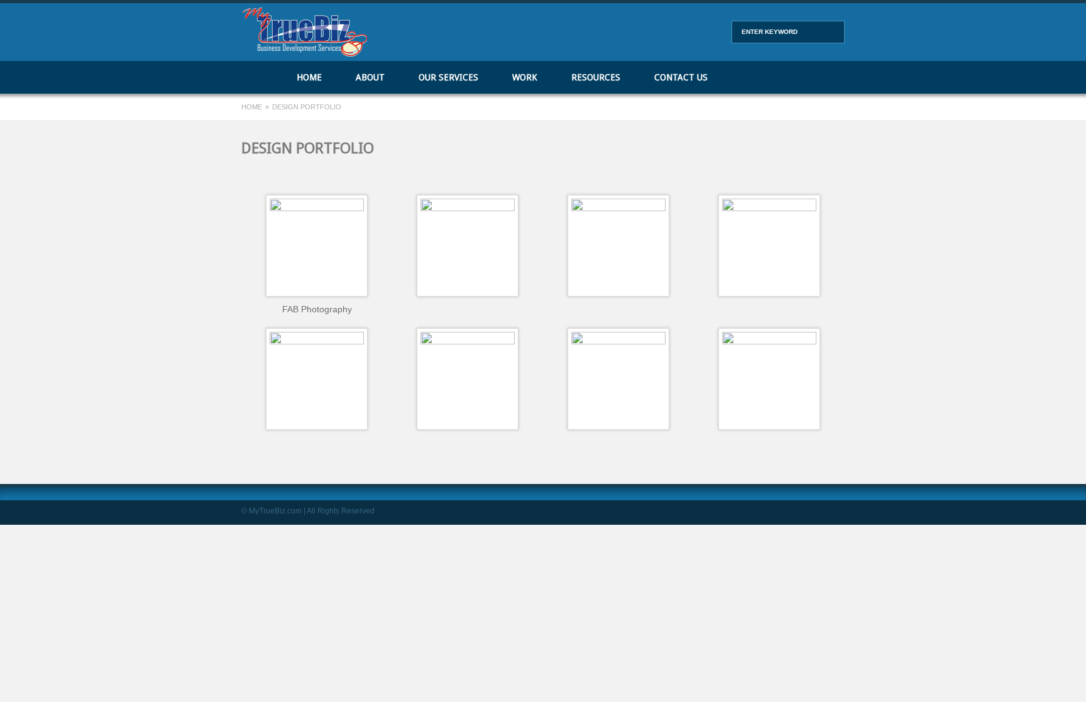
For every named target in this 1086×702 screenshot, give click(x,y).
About (370, 77)
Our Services (448, 77)
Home (260, 77)
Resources (595, 77)
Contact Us (681, 77)
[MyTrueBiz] (304, 53)
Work (524, 77)
